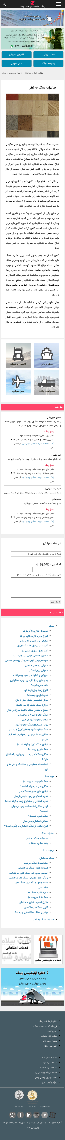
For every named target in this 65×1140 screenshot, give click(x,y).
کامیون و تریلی (16, 55)
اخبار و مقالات (14, 73)
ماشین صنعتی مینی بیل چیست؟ (31, 656)
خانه (4, 73)
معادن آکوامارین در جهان (35, 821)
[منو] (58, 4)
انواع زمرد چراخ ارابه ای (36, 690)
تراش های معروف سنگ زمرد (33, 791)
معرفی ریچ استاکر (39, 670)
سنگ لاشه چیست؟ (38, 898)
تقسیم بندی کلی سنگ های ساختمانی (28, 873)
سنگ (51, 626)
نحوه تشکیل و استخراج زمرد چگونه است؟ (26, 801)
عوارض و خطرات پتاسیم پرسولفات (30, 675)
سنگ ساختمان (46, 858)
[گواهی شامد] (19, 1094)
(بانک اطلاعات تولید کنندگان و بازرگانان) (38, 443)
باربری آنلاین (51, 1031)
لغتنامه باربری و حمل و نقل (46, 1077)
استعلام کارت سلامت (48, 1067)
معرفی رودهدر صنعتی (36, 666)
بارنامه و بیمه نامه (49, 1041)
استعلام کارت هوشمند (48, 1062)
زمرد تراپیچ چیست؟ (37, 695)
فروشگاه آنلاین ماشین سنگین (45, 1026)
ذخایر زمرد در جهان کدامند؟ (34, 786)
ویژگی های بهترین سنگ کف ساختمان (28, 878)
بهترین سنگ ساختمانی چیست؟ (31, 912)
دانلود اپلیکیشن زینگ (48, 1021)
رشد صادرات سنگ (38, 843)
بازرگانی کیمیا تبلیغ (49, 1082)
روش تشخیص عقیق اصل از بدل (31, 700)
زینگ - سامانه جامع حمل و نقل (32, 6)
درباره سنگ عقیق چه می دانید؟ (32, 705)
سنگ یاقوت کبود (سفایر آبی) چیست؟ (28, 730)
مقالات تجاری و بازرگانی (33, 73)
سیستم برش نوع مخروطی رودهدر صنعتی (26, 661)
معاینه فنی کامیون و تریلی (46, 1072)
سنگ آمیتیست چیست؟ (35, 782)
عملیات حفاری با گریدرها (35, 631)
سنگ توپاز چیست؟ (38, 749)
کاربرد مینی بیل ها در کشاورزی (32, 646)
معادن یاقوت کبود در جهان (34, 720)
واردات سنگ (48, 851)
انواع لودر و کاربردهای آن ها (34, 636)
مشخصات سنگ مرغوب (36, 863)
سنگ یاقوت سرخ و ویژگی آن (33, 715)
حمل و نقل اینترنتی (49, 1036)
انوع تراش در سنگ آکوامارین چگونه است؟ (26, 826)
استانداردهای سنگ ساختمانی (33, 868)
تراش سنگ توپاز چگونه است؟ (32, 745)
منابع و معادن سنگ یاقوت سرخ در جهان (27, 710)
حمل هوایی (16, 63)
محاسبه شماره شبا (49, 1057)
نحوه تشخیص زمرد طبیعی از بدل (31, 796)
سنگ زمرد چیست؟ (38, 816)
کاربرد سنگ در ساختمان (36, 907)
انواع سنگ (49, 777)
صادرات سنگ (47, 833)
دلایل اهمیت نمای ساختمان (33, 902)
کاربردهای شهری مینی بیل (34, 651)
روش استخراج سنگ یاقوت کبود (32, 725)
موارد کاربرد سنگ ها (38, 893)
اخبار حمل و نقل (50, 1046)
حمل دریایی (48, 55)
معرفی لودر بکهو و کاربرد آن (34, 641)
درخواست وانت (48, 63)
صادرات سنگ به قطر (43, 87)
